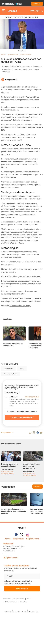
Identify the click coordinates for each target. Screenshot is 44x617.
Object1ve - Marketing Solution (30, 611)
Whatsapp (30, 432)
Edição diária (18, 17)
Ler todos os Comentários (21, 417)
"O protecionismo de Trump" (20, 306)
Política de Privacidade (22, 583)
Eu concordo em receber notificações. (19, 581)
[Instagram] (27, 535)
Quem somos (6, 598)
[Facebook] (16, 535)
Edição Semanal (31, 17)
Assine (28, 598)
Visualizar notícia (9, 328)
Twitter (41, 432)
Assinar (37, 4)
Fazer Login (35, 11)
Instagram (34, 432)
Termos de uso (24, 601)
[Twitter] (21, 535)
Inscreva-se (22, 589)
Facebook (37, 432)
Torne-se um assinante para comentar (21, 411)
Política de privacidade (11, 601)
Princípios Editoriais (18, 598)
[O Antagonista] (11, 3)
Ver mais (37, 487)
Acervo (8, 17)
